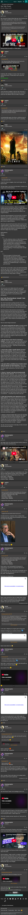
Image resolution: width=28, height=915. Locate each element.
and (6, 277)
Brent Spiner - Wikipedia (6, 476)
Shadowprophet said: (6, 614)
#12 (26, 553)
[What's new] (23, 1)
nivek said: (4, 108)
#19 (26, 827)
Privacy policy (11, 910)
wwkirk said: (4, 511)
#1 (26, 16)
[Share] (25, 16)
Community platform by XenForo (11, 912)
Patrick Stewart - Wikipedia (7, 477)
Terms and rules (4, 910)
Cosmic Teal (4, 908)
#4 (26, 105)
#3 (26, 89)
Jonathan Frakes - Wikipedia (7, 479)
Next (14, 892)
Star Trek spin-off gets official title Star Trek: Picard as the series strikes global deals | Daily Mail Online (14, 19)
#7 (26, 285)
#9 (26, 469)
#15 (26, 694)
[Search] (26, 1)
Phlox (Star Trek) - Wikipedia (7, 750)
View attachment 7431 (6, 179)
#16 (26, 731)
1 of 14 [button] (10, 892)
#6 (26, 175)
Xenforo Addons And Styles (6, 913)
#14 (26, 654)
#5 (26, 129)
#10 (26, 487)
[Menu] (1, 1)
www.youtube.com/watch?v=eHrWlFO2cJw (11, 890)
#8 (26, 440)
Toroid (3, 8)
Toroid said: (4, 59)
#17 (26, 758)
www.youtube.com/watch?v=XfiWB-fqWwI (11, 48)
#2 (26, 56)
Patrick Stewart (17, 304)
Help (16, 910)
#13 (26, 611)
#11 (26, 508)
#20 (26, 869)
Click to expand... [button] (14, 31)
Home (19, 910)
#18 (26, 789)
